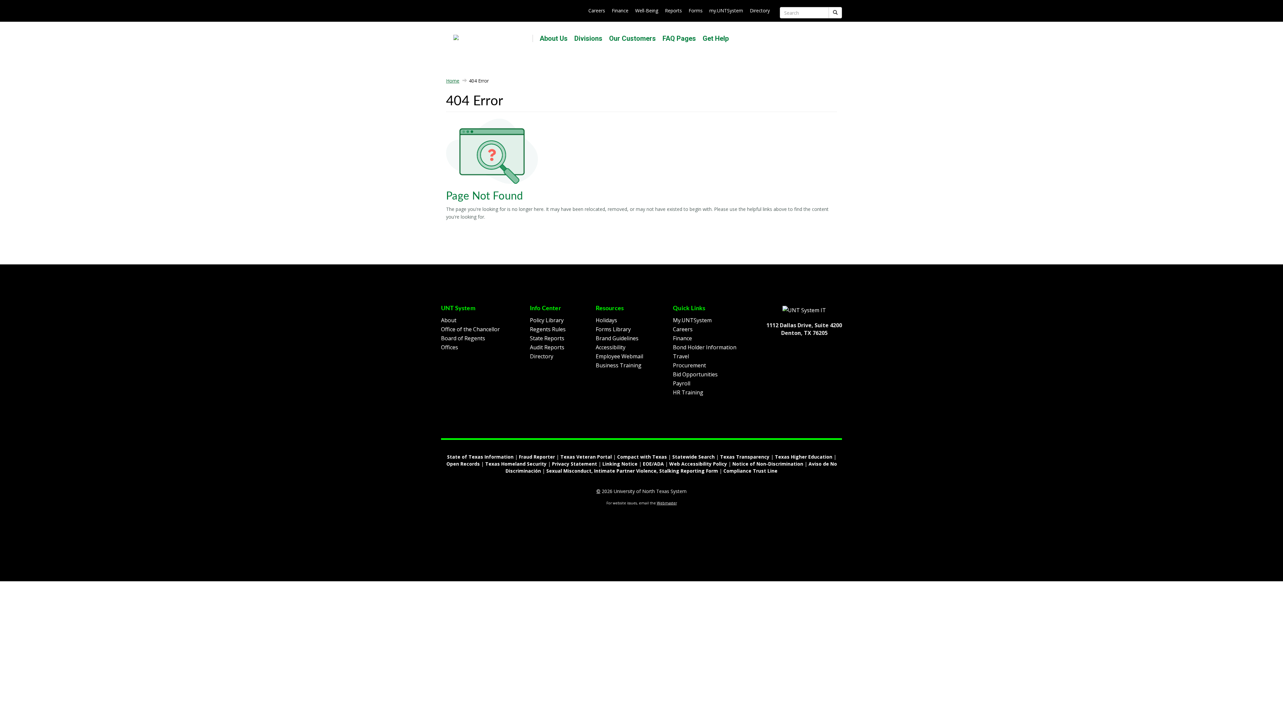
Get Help (716, 38)
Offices (449, 347)
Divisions (588, 38)
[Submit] (835, 12)
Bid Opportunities (695, 374)
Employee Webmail (619, 356)
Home (452, 81)
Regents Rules (548, 329)
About (448, 320)
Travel (681, 356)
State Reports (547, 338)
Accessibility (610, 347)
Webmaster (667, 503)
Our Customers (632, 38)
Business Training (619, 365)
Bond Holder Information (704, 347)
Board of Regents (463, 338)
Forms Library (613, 329)
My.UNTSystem (692, 320)
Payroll (681, 383)
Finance (620, 10)
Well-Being (646, 10)
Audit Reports (547, 347)
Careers (596, 10)
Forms (696, 10)
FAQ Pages (679, 38)
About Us (554, 38)
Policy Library (547, 320)
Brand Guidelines (617, 338)
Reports (673, 10)
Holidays (606, 320)
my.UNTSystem (726, 10)
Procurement (689, 365)
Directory (760, 10)
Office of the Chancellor (470, 329)
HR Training (688, 392)
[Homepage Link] (804, 310)
